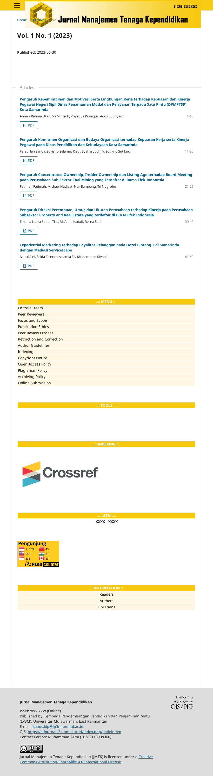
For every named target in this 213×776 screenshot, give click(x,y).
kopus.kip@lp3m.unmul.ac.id (58, 726)
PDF (30, 125)
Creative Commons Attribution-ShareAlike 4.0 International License (86, 759)
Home (22, 19)
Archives (39, 19)
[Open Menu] (17, 5)
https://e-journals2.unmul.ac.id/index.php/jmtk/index (74, 731)
